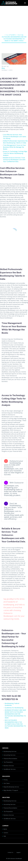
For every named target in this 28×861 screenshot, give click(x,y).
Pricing (6, 779)
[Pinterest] (7, 734)
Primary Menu (25, 3)
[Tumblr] (9, 734)
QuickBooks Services (10, 769)
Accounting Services (9, 755)
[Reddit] (14, 734)
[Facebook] (2, 734)
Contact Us (10, 852)
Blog (3, 68)
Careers (6, 832)
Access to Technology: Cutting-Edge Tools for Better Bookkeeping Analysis (15, 153)
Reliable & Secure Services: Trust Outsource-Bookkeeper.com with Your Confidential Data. (14, 159)
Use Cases (7, 783)
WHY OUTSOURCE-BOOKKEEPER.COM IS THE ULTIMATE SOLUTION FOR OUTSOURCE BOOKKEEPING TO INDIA (15, 724)
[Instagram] (17, 846)
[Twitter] (5, 734)
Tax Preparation (8, 762)
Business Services (9, 765)
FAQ (5, 836)
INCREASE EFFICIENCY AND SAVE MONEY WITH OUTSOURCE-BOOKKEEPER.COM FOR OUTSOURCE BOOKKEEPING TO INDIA (15, 714)
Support (18, 852)
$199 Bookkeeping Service (11, 786)
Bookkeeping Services (10, 751)
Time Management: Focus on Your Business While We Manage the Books (14, 147)
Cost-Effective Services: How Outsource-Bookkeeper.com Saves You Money (14, 136)
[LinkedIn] (12, 734)
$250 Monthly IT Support (11, 790)
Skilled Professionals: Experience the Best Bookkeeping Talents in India (15, 142)
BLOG (5, 829)
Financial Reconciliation (10, 758)
